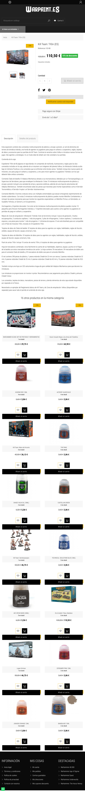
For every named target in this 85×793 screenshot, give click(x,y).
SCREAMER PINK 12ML (64, 670)
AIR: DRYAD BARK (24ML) (21, 614)
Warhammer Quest (67, 775)
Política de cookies (10, 775)
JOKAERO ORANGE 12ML (21, 725)
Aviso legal (8, 767)
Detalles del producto (27, 138)
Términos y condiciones (12, 771)
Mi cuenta (35, 767)
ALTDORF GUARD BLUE (64, 393)
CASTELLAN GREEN (64, 504)
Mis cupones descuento (40, 784)
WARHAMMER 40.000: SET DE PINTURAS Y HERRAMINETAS (21, 338)
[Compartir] (39, 90)
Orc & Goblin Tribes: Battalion (63, 614)
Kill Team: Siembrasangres (21, 559)
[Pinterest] (49, 90)
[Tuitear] (43, 90)
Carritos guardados (39, 775)
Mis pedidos (36, 771)
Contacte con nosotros (12, 784)
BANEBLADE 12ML (63, 725)
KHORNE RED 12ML (21, 393)
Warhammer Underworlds (69, 779)
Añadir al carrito (72, 80)
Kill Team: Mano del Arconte (21, 449)
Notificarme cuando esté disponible (60, 102)
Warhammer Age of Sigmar (70, 771)
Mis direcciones (37, 779)
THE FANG (64, 449)
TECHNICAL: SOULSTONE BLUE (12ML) (64, 559)
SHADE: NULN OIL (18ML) (21, 504)
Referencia (41, 48)
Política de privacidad (11, 779)
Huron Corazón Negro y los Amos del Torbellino (64, 338)
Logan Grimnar (21, 670)
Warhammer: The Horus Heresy (71, 784)
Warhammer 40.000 (67, 767)
